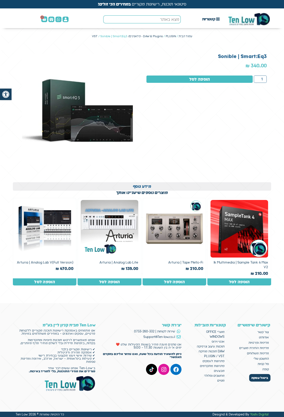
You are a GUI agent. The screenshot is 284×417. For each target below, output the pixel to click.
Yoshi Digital (259, 414)
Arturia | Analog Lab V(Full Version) (45, 262)
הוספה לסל (199, 79)
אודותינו (264, 337)
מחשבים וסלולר (214, 376)
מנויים (221, 380)
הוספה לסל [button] (239, 281)
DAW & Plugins (153, 36)
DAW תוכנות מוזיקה (212, 351)
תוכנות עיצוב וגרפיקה (211, 346)
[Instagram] (163, 369)
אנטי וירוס (218, 341)
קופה (265, 369)
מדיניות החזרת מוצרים (254, 348)
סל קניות (263, 364)
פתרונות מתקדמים (212, 366)
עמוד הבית (185, 36)
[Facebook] (175, 369)
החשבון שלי (261, 359)
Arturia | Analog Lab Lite (118, 262)
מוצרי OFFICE (215, 332)
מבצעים (219, 371)
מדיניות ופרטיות (258, 343)
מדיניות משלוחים (258, 353)
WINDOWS (217, 337)
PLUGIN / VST (214, 356)
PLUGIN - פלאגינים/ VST (134, 36)
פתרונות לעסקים (214, 361)
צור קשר (263, 332)
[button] (6, 94)
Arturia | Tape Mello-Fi (185, 262)
